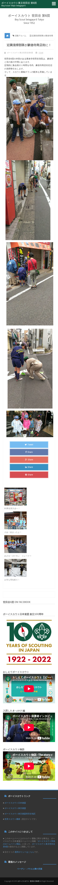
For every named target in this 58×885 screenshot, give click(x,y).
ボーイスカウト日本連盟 (15, 803)
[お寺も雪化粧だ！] (26, 568)
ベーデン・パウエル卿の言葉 (29, 868)
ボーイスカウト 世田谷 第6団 (29, 15)
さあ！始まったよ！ (13, 532)
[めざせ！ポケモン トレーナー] (26, 544)
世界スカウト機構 (12, 819)
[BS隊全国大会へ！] (26, 497)
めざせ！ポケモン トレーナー (17, 556)
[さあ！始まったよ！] (26, 520)
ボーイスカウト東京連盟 (15, 808)
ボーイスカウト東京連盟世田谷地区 (20, 814)
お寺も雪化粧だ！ (12, 580)
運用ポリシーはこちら (24, 852)
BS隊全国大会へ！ (12, 508)
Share (30, 452)
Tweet (30, 444)
